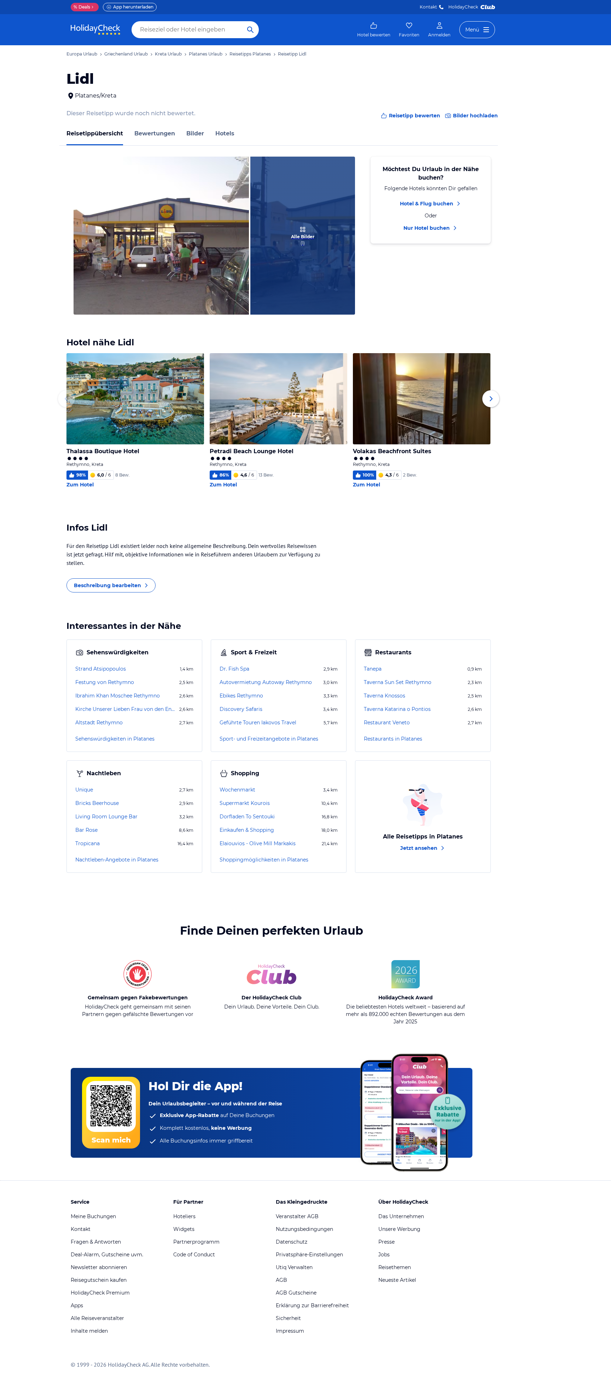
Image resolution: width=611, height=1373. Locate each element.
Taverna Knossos (384, 696)
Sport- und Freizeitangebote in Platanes (269, 739)
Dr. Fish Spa (234, 669)
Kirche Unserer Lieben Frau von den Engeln (126, 709)
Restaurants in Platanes (393, 739)
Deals (82, 7)
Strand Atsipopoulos (100, 669)
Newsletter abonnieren (99, 1267)
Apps (77, 1305)
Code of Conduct (194, 1254)
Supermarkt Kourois (245, 803)
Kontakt (428, 7)
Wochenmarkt (237, 790)
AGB (281, 1280)
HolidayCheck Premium (100, 1293)
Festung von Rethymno (104, 682)
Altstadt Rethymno (99, 722)
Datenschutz (291, 1242)
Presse (386, 1242)
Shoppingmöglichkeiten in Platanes (264, 860)
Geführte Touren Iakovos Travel (258, 722)
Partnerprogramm (196, 1242)
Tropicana (87, 843)
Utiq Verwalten (294, 1267)
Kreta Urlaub (168, 54)
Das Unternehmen (401, 1216)
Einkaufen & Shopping (247, 830)
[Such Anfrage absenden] (250, 29)
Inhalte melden (89, 1331)
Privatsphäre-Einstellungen (309, 1254)
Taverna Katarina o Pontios (397, 709)
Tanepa (373, 669)
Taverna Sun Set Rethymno (397, 682)
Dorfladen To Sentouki (247, 816)
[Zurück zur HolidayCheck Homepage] (95, 29)
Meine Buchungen (93, 1216)
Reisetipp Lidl (292, 54)
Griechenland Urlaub (126, 54)
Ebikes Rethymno (241, 696)
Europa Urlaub (81, 54)
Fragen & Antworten (96, 1242)
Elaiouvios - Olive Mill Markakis (258, 843)
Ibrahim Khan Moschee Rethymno (117, 696)
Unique (84, 790)
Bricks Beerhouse (97, 803)
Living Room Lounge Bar (106, 816)
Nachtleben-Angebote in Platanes (116, 860)
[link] (373, 29)
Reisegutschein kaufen (99, 1280)
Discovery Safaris (241, 709)
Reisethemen (394, 1267)
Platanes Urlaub (205, 54)
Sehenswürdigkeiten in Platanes (115, 739)
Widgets (183, 1229)
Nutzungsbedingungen (304, 1229)
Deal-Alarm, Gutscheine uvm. (107, 1254)
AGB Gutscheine (296, 1293)
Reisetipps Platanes (250, 54)
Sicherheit (288, 1318)
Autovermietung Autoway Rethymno (266, 682)
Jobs (384, 1254)
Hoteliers (184, 1216)
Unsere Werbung (399, 1229)
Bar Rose (86, 830)
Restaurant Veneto (387, 722)
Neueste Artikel (397, 1280)
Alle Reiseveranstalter (97, 1318)
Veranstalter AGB (297, 1216)
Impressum (290, 1331)
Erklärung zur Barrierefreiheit (312, 1305)
